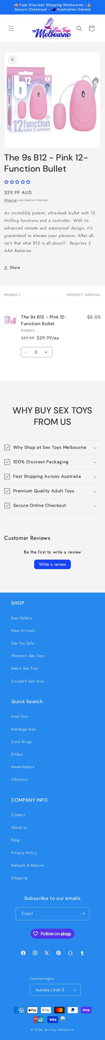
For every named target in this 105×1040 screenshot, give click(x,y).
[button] (11, 28)
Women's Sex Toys (28, 655)
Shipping (10, 200)
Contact (18, 815)
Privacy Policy (24, 853)
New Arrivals (23, 630)
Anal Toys (19, 716)
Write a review (52, 564)
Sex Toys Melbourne (59, 1029)
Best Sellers (21, 618)
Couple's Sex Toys (27, 681)
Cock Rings (21, 741)
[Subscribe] (83, 913)
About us (19, 827)
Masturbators (22, 767)
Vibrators (19, 779)
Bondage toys (23, 729)
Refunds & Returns (27, 865)
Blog (15, 840)
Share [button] (15, 267)
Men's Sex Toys (24, 668)
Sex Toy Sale (22, 643)
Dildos (17, 754)
